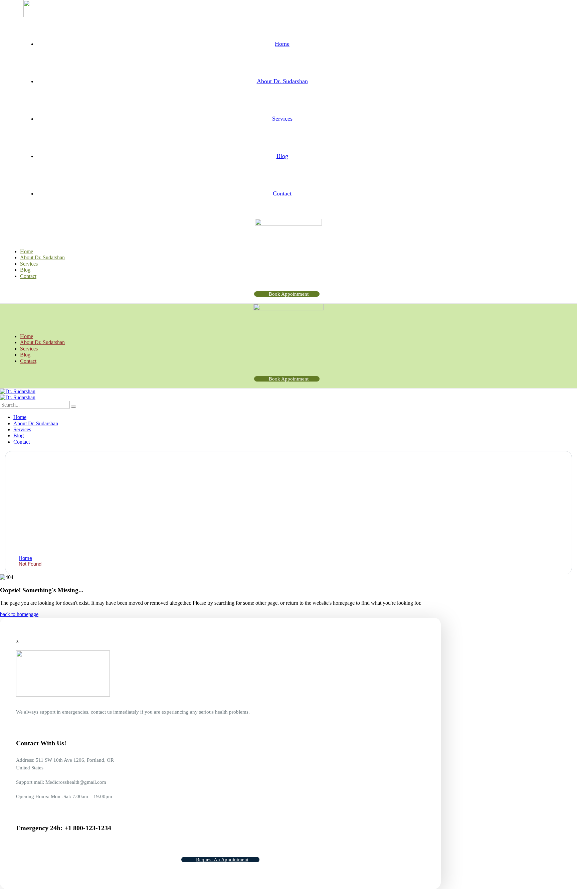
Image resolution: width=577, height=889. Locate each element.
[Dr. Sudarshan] (17, 391)
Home (25, 558)
